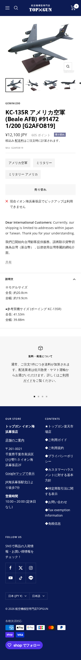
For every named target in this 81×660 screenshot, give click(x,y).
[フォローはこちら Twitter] (21, 568)
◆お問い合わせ (56, 502)
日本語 (36, 596)
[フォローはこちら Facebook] (10, 568)
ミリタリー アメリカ (23, 174)
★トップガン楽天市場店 (59, 429)
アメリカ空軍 (18, 163)
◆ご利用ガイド (56, 440)
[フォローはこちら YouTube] (10, 578)
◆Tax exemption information (57, 512)
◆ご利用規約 (54, 448)
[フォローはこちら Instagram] (31, 568)
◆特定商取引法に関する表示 (59, 491)
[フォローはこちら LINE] (31, 578)
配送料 (19, 140)
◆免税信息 (53, 523)
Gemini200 (12, 103)
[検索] (16, 8)
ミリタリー (44, 163)
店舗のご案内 (14, 440)
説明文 (9, 279)
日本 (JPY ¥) (15, 596)
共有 (8, 262)
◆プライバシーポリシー (59, 458)
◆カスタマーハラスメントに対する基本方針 (59, 474)
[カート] (73, 8)
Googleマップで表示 (20, 473)
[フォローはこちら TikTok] (21, 578)
